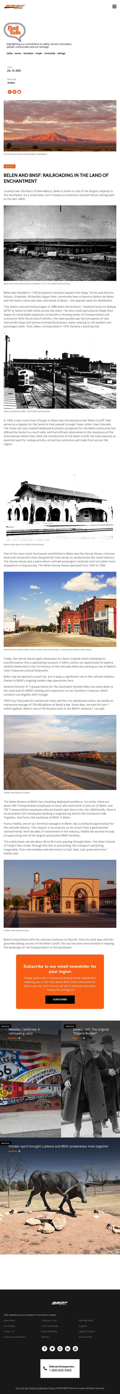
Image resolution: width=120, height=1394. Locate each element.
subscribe (60, 999)
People (39, 53)
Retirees (45, 1337)
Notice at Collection (38, 1388)
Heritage (61, 53)
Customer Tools (49, 1320)
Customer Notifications (15, 1337)
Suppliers (83, 1326)
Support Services (87, 1331)
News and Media (49, 1331)
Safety (10, 53)
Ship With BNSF (86, 1320)
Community (49, 53)
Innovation (28, 53)
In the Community (49, 1326)
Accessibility (9, 1326)
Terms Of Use (22, 1388)
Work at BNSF (85, 1337)
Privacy (52, 1388)
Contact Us (9, 1331)
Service (18, 53)
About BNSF (9, 1320)
